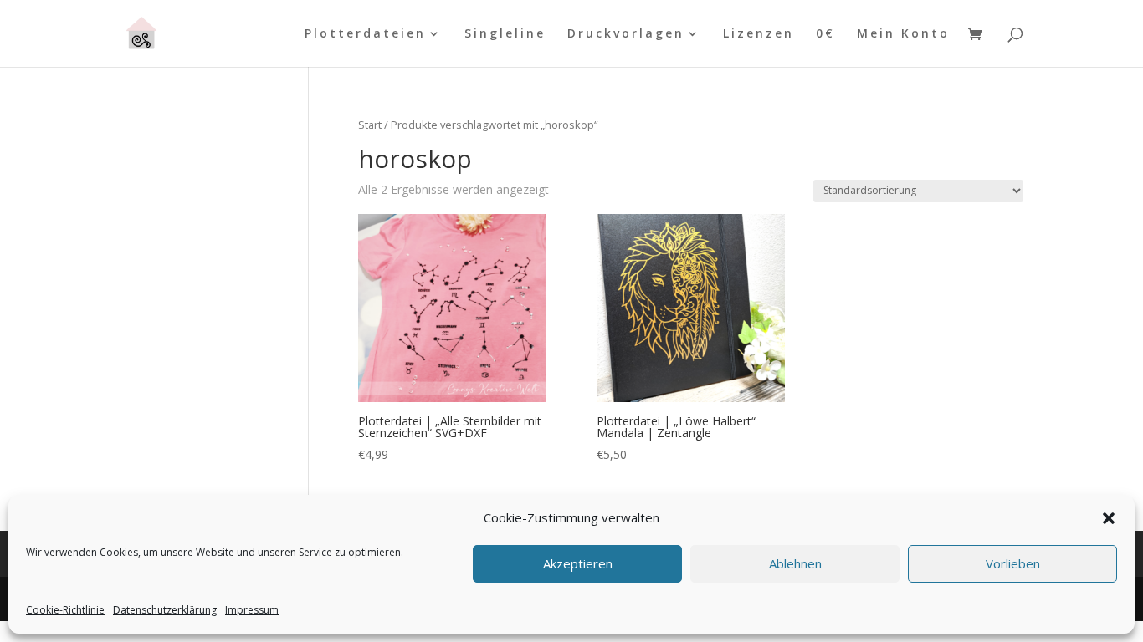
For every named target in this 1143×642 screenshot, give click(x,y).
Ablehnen (795, 564)
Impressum (252, 610)
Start (370, 124)
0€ (825, 34)
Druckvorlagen (625, 34)
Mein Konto (903, 34)
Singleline (505, 34)
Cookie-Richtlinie (65, 610)
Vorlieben (1013, 564)
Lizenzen (758, 34)
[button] (1108, 518)
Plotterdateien (365, 34)
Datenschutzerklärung (165, 610)
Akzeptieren (578, 564)
